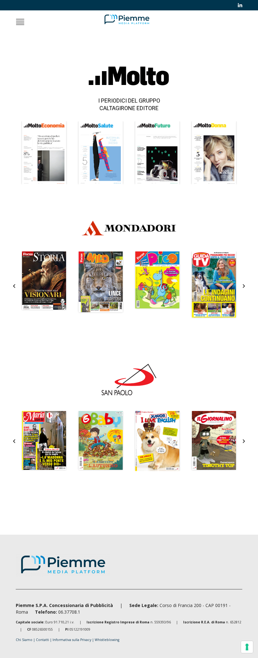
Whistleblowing (107, 640)
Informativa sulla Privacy (72, 640)
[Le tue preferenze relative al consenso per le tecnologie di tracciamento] (247, 647)
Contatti (43, 640)
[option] (44, 152)
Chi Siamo (24, 640)
